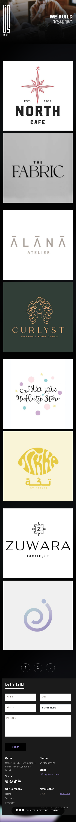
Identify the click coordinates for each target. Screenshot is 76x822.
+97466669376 (47, 763)
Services (30, 811)
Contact (55, 811)
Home (8, 794)
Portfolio (42, 811)
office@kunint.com (50, 775)
